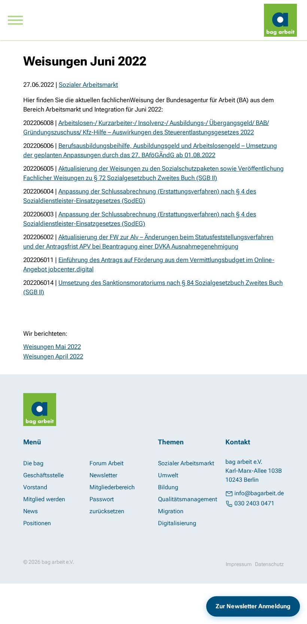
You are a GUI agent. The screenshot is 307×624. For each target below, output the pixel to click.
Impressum (239, 564)
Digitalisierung (177, 523)
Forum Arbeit (106, 463)
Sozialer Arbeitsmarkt (88, 84)
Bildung (168, 487)
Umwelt (168, 475)
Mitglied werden (44, 499)
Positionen (37, 523)
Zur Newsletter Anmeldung (253, 606)
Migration (170, 511)
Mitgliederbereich (112, 487)
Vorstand (35, 487)
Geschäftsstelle (43, 475)
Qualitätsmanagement (187, 499)
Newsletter (103, 475)
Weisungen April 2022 (53, 356)
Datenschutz (269, 564)
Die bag (33, 463)
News (30, 511)
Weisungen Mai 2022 (52, 346)
